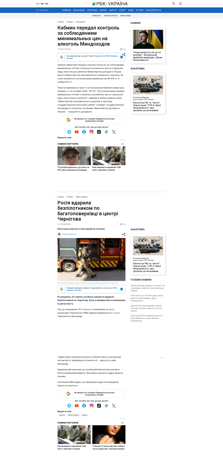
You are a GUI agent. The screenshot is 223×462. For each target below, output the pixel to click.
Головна (60, 22)
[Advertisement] (91, 336)
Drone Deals (96, 16)
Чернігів (62, 415)
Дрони (84, 415)
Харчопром (80, 22)
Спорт (122, 10)
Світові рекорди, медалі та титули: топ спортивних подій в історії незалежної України (148, 288)
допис (117, 313)
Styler (139, 10)
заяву (111, 309)
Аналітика (79, 10)
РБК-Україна (84, 309)
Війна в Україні (126, 16)
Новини (66, 10)
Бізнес (103, 10)
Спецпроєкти (153, 10)
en (42, 4)
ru (47, 4)
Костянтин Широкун (141, 97)
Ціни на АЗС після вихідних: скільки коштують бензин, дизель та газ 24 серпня (146, 308)
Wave (131, 10)
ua (37, 4)
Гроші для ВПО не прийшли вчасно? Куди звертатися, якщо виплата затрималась (147, 318)
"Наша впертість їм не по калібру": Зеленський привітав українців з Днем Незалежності (147, 56)
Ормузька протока (111, 16)
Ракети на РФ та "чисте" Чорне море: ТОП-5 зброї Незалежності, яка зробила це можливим (147, 106)
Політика (92, 10)
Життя (113, 10)
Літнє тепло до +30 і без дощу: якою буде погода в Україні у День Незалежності (147, 298)
